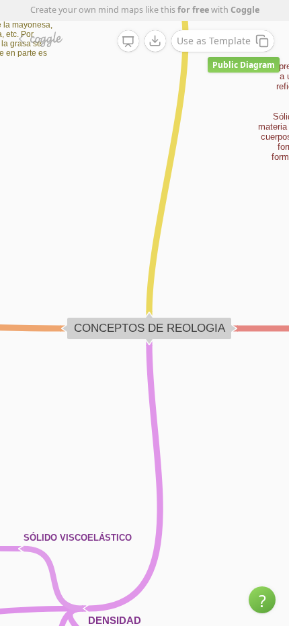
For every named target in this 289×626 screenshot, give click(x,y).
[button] (262, 599)
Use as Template (214, 40)
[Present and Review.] (128, 41)
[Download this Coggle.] (155, 41)
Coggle (245, 9)
